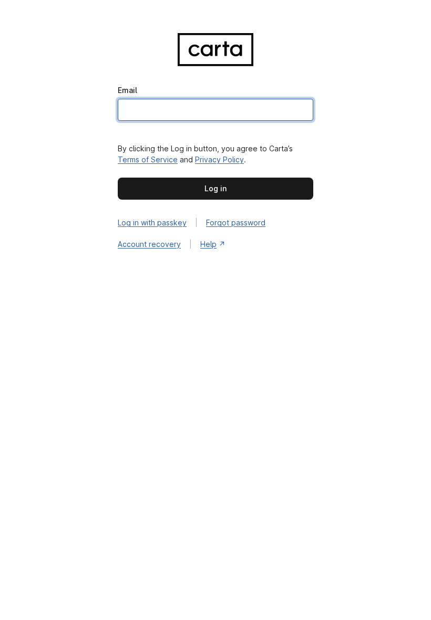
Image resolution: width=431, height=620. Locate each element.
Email (127, 90)
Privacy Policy (219, 159)
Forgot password (235, 222)
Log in (215, 188)
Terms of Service (148, 159)
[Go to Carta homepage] (215, 51)
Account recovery (149, 244)
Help (208, 244)
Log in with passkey (152, 222)
